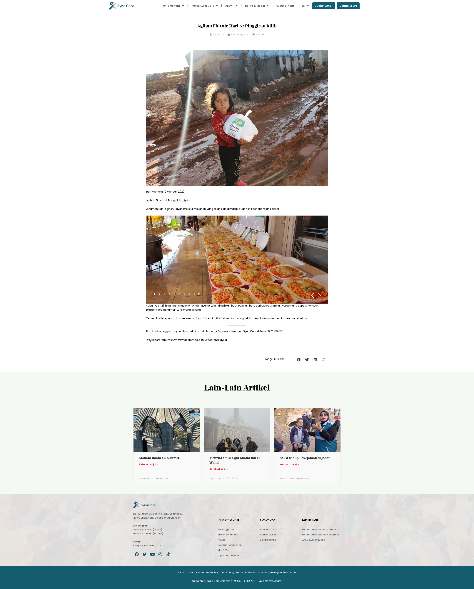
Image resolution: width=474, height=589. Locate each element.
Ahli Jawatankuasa (313, 540)
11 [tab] (204, 294)
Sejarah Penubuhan (230, 545)
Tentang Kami (170, 6)
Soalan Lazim (268, 534)
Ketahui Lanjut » (148, 464)
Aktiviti (229, 6)
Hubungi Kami (285, 6)
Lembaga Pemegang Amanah (320, 529)
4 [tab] (169, 294)
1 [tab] (154, 294)
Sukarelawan (268, 540)
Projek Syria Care (202, 6)
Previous (312, 295)
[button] (298, 360)
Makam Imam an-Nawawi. (159, 458)
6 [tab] (179, 294)
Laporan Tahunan (228, 555)
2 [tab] (159, 294)
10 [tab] (199, 294)
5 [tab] (174, 294)
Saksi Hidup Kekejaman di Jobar (305, 458)
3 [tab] (164, 294)
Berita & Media (255, 6)
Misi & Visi (223, 550)
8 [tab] (189, 294)
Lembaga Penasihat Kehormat (320, 534)
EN (303, 6)
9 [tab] (194, 294)
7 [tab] (184, 294)
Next (320, 295)
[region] (237, 259)
